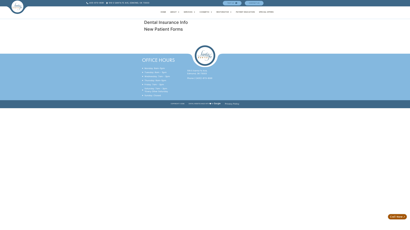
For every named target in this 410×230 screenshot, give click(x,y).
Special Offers (266, 12)
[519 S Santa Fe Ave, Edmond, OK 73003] (107, 3)
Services (188, 12)
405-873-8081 (96, 2)
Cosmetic (204, 12)
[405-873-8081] (87, 3)
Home (163, 12)
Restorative (223, 12)
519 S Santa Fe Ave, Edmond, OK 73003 (129, 2)
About (173, 12)
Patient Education (245, 12)
